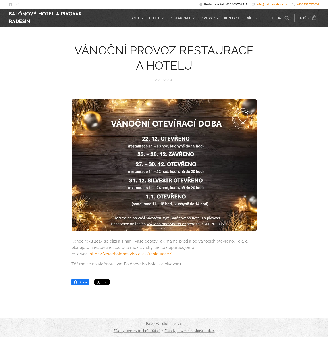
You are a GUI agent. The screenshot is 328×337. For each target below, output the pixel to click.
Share (83, 282)
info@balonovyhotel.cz (272, 4)
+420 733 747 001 (308, 4)
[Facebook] (10, 4)
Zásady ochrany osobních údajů (137, 331)
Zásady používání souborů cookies (190, 331)
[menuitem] (138, 18)
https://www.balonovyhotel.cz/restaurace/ (131, 254)
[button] (279, 18)
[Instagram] (17, 4)
